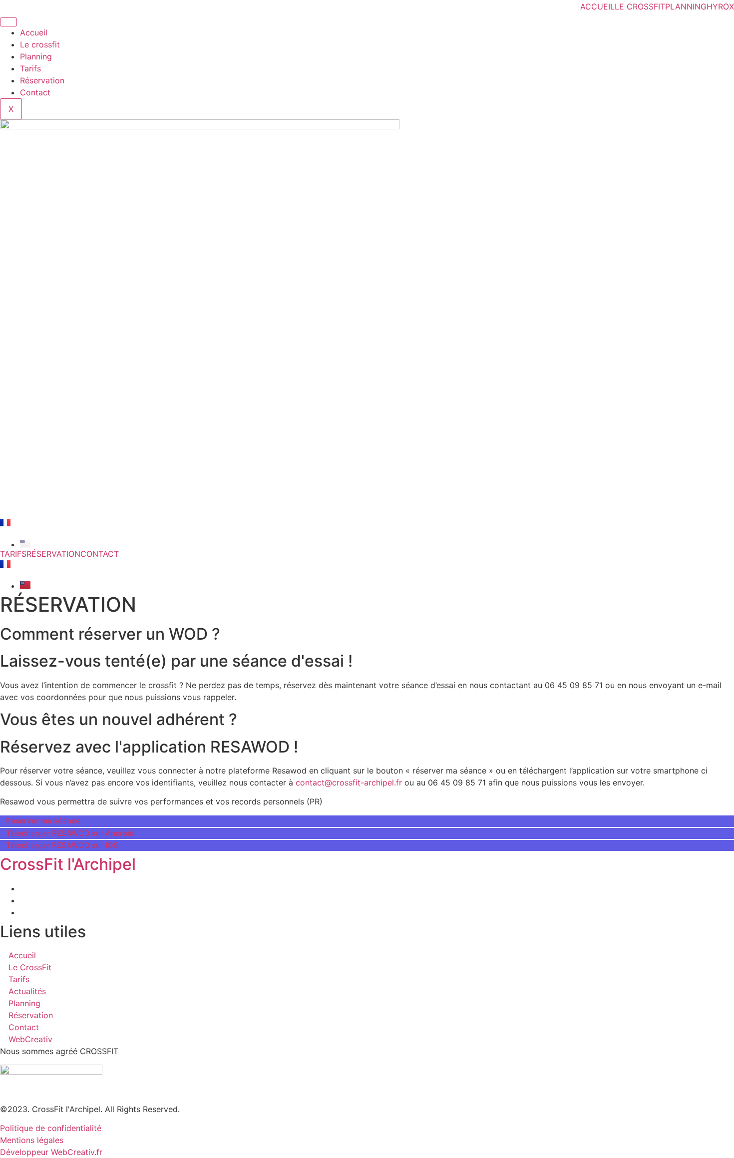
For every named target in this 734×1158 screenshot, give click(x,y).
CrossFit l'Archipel (68, 864)
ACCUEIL (597, 6)
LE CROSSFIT (640, 6)
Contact (35, 92)
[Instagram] (23, 900)
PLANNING (686, 6)
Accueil (33, 32)
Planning (36, 56)
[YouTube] (23, 912)
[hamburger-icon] (8, 21)
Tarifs (30, 68)
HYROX (720, 6)
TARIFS (13, 554)
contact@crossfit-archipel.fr (349, 782)
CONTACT (99, 554)
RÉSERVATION (53, 554)
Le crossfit (40, 44)
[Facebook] (23, 888)
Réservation (42, 80)
